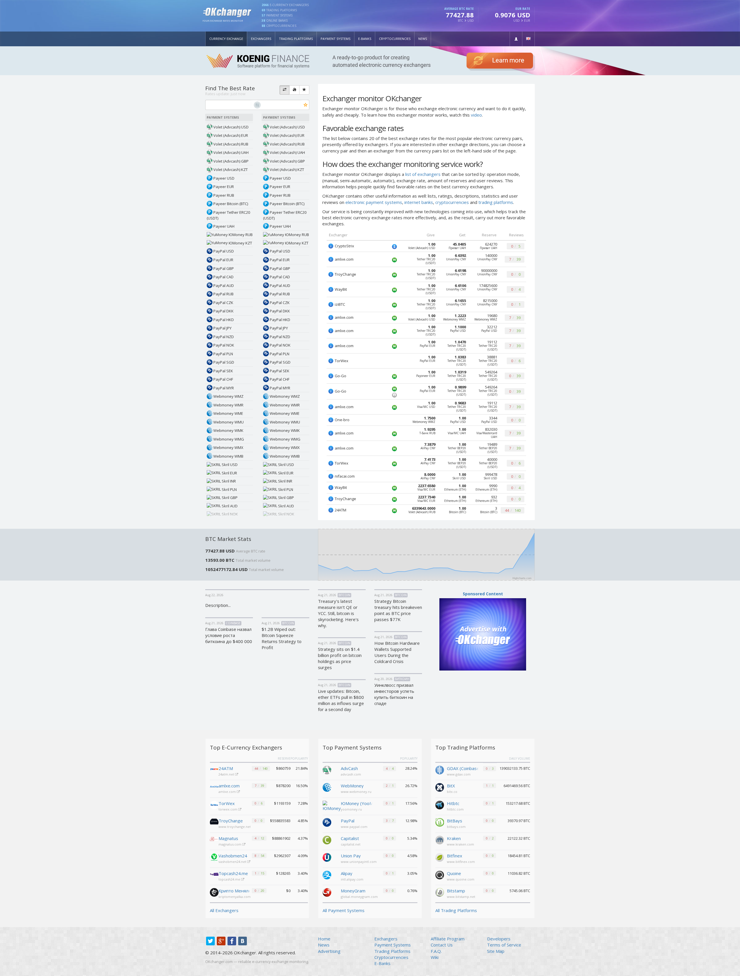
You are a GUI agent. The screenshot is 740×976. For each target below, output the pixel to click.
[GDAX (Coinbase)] (439, 769)
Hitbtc (453, 803)
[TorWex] (214, 805)
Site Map (495, 951)
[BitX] (439, 787)
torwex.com (228, 809)
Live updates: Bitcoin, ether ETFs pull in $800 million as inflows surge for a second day (341, 700)
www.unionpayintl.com (359, 861)
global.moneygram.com (359, 896)
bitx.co (452, 791)
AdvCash (349, 768)
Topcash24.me (233, 873)
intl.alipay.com (352, 879)
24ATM (226, 768)
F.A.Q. (436, 951)
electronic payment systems (373, 202)
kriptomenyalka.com (235, 896)
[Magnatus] (214, 840)
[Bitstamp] (439, 892)
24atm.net (227, 774)
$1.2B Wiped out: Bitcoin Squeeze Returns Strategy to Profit (281, 638)
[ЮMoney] (332, 806)
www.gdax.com (459, 774)
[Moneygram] (327, 892)
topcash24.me (230, 879)
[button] (516, 39)
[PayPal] (327, 822)
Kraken (454, 838)
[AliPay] (327, 874)
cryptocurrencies (452, 202)
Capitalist (350, 838)
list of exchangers (423, 174)
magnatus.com (230, 844)
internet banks (418, 202)
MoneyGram (353, 890)
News (422, 38)
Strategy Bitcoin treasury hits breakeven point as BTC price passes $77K (398, 610)
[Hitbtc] (439, 804)
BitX (451, 785)
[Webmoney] (327, 787)
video (476, 115)
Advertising (329, 951)
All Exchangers (224, 910)
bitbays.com (456, 826)
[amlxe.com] (214, 787)
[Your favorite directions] (304, 90)
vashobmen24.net (233, 861)
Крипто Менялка (234, 890)
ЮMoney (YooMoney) (357, 803)
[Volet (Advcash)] (327, 769)
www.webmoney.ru (356, 791)
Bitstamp (456, 890)
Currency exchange (226, 38)
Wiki (435, 957)
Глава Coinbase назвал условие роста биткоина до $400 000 (228, 635)
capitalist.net (350, 844)
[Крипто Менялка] (214, 892)
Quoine (454, 873)
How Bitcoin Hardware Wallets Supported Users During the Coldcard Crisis (397, 652)
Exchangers (261, 38)
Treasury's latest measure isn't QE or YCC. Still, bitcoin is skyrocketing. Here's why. (338, 613)
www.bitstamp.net (461, 896)
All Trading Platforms (456, 910)
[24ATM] (214, 770)
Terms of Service (504, 945)
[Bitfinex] (439, 857)
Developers (498, 939)
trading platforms (495, 202)
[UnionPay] (327, 857)
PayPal (347, 820)
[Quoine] (439, 874)
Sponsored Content (483, 593)
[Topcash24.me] (214, 875)
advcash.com (351, 774)
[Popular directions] (294, 90)
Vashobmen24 (233, 855)
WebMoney (352, 785)
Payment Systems (335, 38)
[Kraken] (439, 839)
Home (324, 939)
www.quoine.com (460, 879)
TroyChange (231, 820)
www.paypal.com (354, 826)
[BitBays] (439, 822)
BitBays (454, 820)
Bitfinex (454, 855)
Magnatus (228, 838)
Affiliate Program (448, 939)
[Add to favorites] (306, 105)
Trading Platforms (296, 38)
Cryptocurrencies (394, 38)
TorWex (227, 803)
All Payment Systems (344, 910)
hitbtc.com (455, 809)
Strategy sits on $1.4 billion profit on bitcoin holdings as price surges (340, 658)
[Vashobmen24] (214, 857)
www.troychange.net (235, 826)
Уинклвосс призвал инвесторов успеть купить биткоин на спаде (394, 694)
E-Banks (364, 38)
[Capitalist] (327, 839)
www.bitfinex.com (461, 861)
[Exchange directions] (285, 90)
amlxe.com (229, 785)
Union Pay (351, 855)
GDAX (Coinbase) (463, 768)
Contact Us (442, 945)
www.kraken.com (460, 844)
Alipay (346, 873)
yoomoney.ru (351, 809)
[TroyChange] (214, 822)
